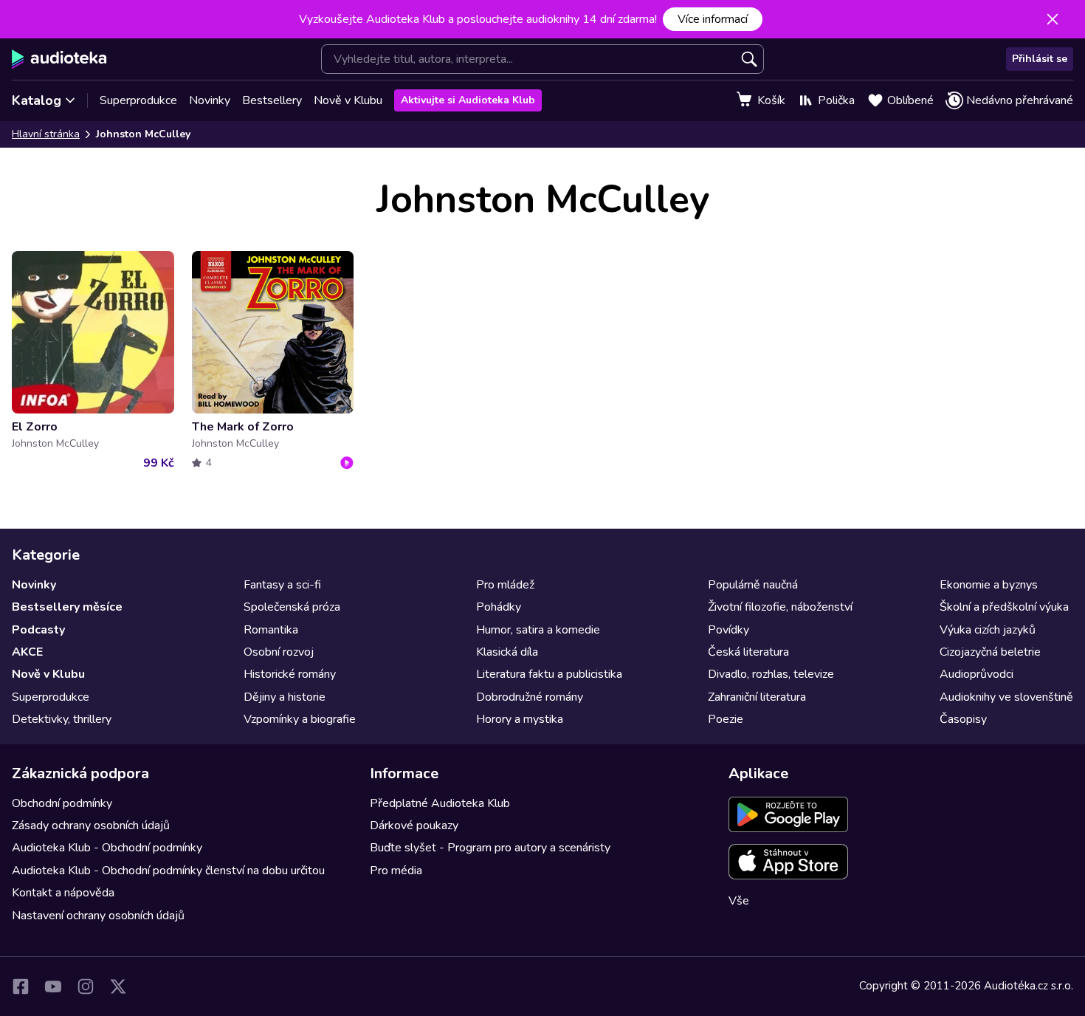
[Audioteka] (59, 59)
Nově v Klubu (348, 100)
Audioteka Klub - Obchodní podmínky (107, 848)
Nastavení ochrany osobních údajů (98, 915)
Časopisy (963, 719)
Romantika (271, 630)
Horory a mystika (519, 719)
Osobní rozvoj (279, 652)
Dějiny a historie (285, 697)
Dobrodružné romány (529, 697)
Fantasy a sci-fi (282, 585)
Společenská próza (292, 607)
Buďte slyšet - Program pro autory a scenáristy (490, 848)
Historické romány (290, 674)
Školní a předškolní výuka (1004, 607)
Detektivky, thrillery (61, 719)
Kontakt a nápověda (63, 893)
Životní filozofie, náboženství (780, 607)
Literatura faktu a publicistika (549, 674)
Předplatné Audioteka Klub (440, 803)
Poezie (725, 719)
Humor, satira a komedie (538, 630)
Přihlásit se (1039, 59)
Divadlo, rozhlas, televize (771, 674)
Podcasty (38, 630)
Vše (738, 901)
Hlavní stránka (46, 134)
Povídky (728, 630)
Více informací (713, 19)
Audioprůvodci (976, 674)
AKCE (27, 652)
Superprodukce (138, 100)
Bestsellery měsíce (67, 607)
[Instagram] (85, 986)
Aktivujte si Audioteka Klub (468, 100)
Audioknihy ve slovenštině (1006, 697)
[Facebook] (21, 986)
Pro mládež (505, 585)
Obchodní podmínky (62, 803)
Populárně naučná (753, 585)
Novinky (209, 100)
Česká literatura (748, 652)
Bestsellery (272, 100)
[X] (118, 986)
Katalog (36, 100)
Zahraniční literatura (757, 697)
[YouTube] (53, 986)
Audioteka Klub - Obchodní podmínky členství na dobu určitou (168, 870)
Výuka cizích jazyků (988, 630)
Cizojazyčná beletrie (990, 652)
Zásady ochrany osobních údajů (91, 825)
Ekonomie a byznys (989, 585)
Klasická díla (507, 652)
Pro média (396, 870)
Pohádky (498, 607)
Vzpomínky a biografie (300, 719)
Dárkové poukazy (414, 825)
